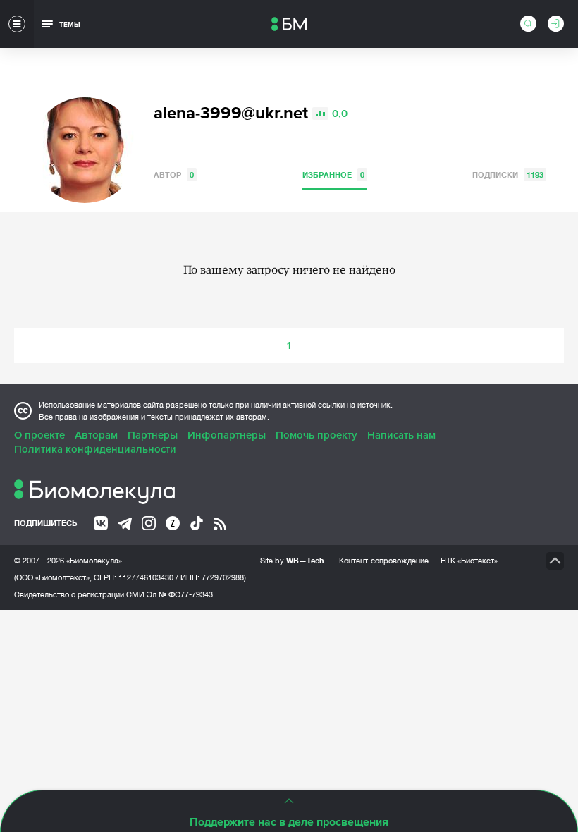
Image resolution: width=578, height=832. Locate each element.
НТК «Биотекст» (469, 560)
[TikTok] (197, 523)
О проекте (39, 435)
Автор (174, 174)
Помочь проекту (316, 435)
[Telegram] (125, 524)
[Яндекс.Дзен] (173, 523)
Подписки (507, 174)
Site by (292, 560)
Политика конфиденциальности (95, 449)
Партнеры (153, 435)
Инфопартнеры (226, 435)
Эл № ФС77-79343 (180, 594)
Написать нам (401, 435)
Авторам (96, 435)
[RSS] (220, 524)
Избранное (333, 174)
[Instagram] (149, 523)
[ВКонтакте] (101, 523)
